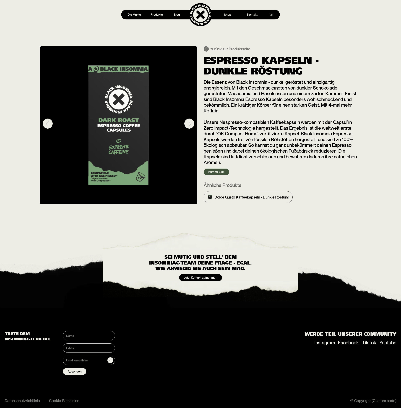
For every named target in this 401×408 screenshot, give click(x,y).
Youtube (387, 342)
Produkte (157, 14)
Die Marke (134, 14)
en (271, 14)
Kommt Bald (216, 171)
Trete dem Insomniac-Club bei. (28, 336)
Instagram (324, 342)
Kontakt (252, 14)
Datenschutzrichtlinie (22, 400)
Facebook (348, 342)
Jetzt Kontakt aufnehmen (200, 277)
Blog (177, 14)
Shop (227, 14)
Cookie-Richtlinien (64, 400)
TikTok (369, 342)
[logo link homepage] (200, 14)
